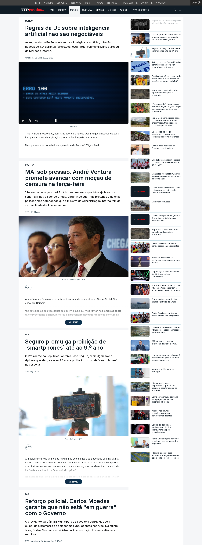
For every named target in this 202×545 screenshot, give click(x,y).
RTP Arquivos (158, 3)
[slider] (83, 121)
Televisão (76, 3)
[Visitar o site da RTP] (38, 3)
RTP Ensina (142, 3)
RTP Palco (112, 3)
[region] (73, 93)
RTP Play (98, 3)
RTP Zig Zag (127, 3)
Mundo (74, 10)
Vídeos (112, 10)
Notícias (48, 3)
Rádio (88, 3)
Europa (62, 10)
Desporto (62, 3)
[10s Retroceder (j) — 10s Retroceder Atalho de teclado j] (29, 120)
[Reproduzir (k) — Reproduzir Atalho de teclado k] (23, 120)
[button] (175, 10)
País (52, 10)
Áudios (124, 10)
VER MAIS (73, 322)
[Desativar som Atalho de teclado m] (36, 120)
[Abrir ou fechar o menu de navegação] (179, 9)
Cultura (87, 10)
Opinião (100, 10)
